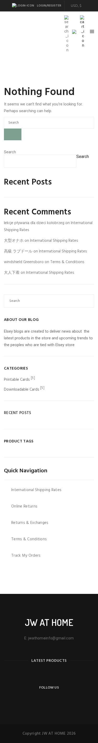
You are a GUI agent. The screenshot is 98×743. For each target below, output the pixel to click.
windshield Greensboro (24, 262)
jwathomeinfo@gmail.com (51, 638)
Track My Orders (26, 556)
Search (10, 152)
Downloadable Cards (21, 389)
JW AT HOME (49, 622)
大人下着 (12, 273)
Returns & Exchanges (30, 523)
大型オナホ (14, 241)
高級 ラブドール (18, 251)
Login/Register (48, 5)
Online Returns (24, 506)
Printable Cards (17, 380)
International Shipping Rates (54, 241)
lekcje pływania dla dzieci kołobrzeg (34, 223)
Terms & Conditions (67, 262)
